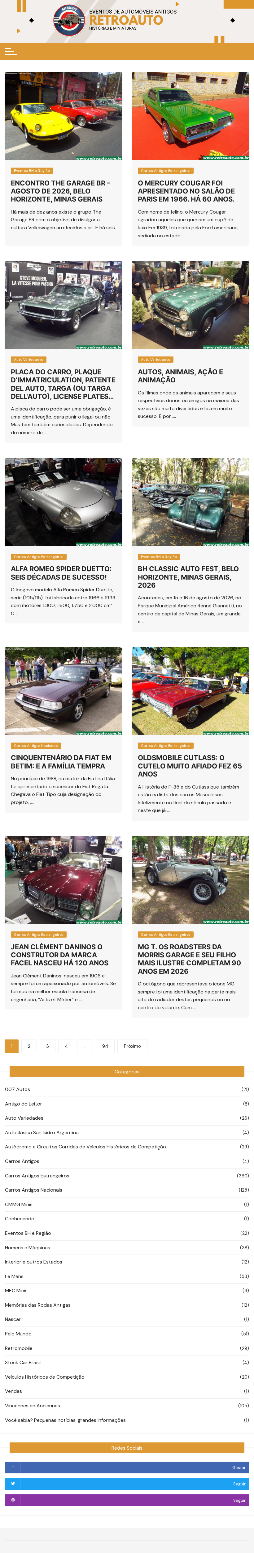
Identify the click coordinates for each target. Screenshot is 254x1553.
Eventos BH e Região (32, 170)
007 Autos (17, 1089)
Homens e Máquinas (27, 1247)
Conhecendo (19, 1218)
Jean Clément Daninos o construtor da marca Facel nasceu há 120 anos (59, 955)
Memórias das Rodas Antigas (38, 1305)
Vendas (13, 1391)
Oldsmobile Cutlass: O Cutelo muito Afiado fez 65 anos (190, 766)
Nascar (13, 1319)
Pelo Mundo (18, 1333)
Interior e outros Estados (33, 1262)
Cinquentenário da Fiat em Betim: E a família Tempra (61, 762)
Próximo (132, 1046)
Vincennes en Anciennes (32, 1405)
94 (105, 1046)
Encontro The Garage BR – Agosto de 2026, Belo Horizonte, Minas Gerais (60, 191)
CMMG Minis (19, 1204)
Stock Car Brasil (23, 1362)
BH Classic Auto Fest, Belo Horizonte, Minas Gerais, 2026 (188, 577)
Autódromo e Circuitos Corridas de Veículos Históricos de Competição (85, 1146)
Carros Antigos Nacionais (36, 745)
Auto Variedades (28, 359)
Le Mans (14, 1276)
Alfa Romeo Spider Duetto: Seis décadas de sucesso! (61, 573)
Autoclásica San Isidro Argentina (42, 1132)
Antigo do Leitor (23, 1104)
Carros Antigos (22, 1161)
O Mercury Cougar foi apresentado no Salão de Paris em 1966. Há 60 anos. (186, 191)
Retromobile (19, 1348)
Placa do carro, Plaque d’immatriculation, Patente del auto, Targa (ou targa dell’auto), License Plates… (63, 384)
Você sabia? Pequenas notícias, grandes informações (65, 1420)
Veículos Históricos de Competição (45, 1377)
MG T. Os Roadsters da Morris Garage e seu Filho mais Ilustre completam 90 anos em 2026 (189, 959)
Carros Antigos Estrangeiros (165, 170)
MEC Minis (16, 1290)
